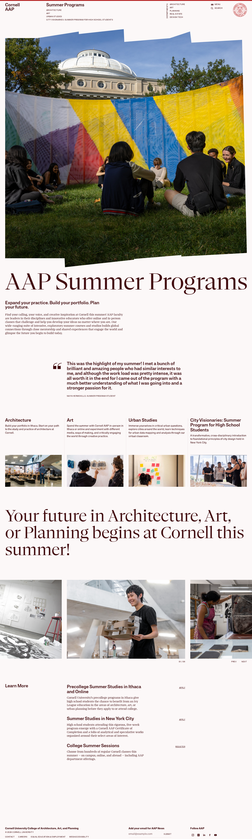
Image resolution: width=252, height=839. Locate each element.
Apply (182, 688)
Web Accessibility (79, 837)
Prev (233, 662)
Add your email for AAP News (146, 828)
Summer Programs (65, 5)
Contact (10, 837)
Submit (167, 834)
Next (244, 662)
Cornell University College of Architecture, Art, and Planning (42, 828)
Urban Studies (54, 17)
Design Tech (176, 17)
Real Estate (176, 14)
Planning (175, 11)
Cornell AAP (12, 7)
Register (180, 747)
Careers (22, 837)
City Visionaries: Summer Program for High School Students (79, 20)
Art (48, 14)
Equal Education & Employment (48, 837)
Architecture (54, 10)
